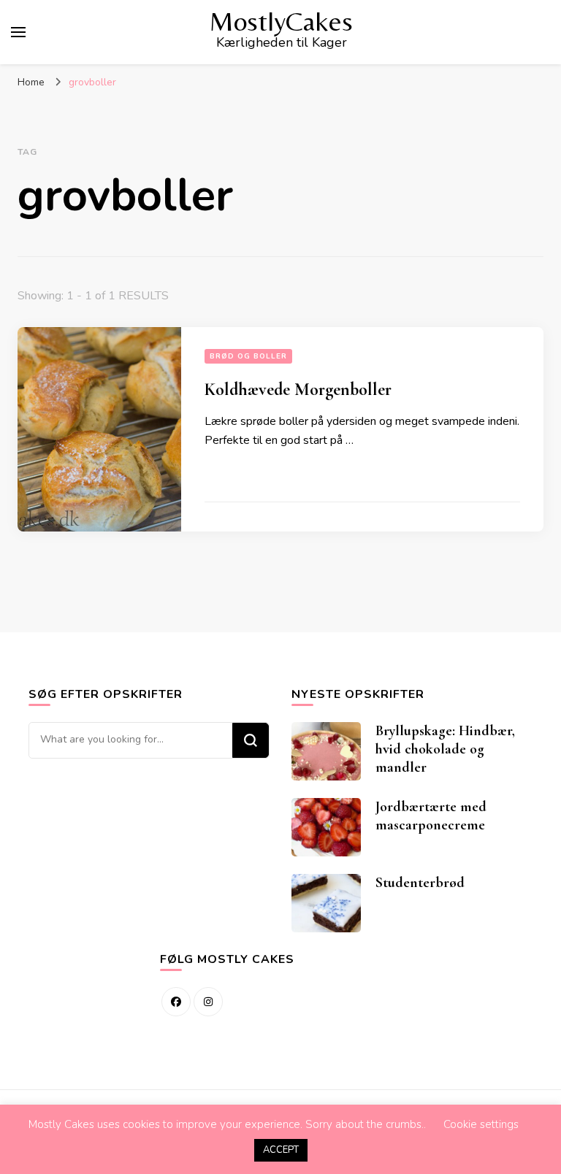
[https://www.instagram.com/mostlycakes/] (208, 1001)
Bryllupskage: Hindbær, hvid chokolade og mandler (445, 749)
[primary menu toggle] (18, 32)
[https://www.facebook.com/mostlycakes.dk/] (176, 1001)
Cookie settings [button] (481, 1124)
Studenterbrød (420, 882)
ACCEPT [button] (281, 1149)
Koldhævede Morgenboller (298, 389)
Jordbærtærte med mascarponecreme (430, 816)
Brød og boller (248, 356)
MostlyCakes (281, 21)
